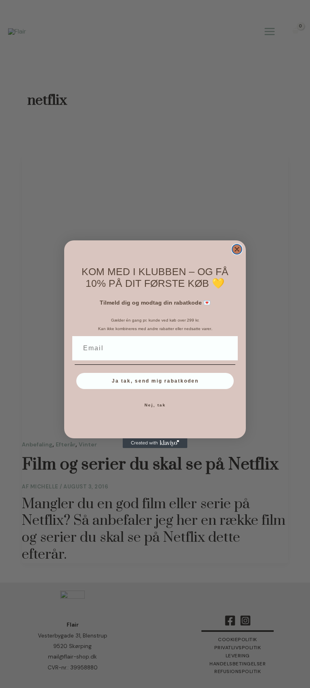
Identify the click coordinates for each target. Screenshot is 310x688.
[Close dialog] (237, 249)
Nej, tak (155, 405)
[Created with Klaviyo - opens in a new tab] (155, 443)
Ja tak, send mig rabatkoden (155, 381)
